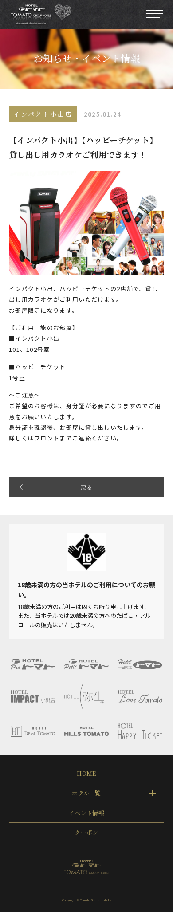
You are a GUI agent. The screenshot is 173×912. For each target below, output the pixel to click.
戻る (87, 487)
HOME (86, 773)
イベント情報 (86, 813)
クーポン (86, 832)
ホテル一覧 (86, 793)
